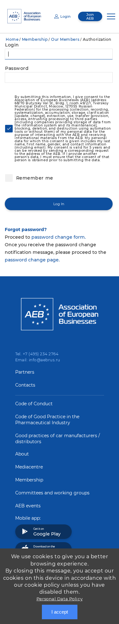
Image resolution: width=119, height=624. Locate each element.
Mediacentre (29, 467)
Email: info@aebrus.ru (37, 360)
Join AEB (90, 16)
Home (12, 39)
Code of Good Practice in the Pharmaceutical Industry (47, 419)
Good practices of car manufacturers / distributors (57, 438)
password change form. (58, 237)
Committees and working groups (52, 493)
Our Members (65, 39)
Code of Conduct (34, 404)
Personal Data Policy (59, 598)
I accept (59, 612)
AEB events (28, 506)
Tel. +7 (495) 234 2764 (37, 354)
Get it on (47, 532)
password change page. (32, 260)
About (22, 454)
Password (17, 68)
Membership (35, 39)
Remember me (34, 178)
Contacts (25, 385)
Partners (24, 372)
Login (65, 16)
